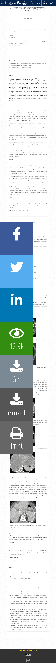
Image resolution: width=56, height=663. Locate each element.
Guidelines (31, 651)
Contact (36, 651)
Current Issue (21, 651)
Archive (26, 651)
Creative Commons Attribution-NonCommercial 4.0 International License (33, 656)
